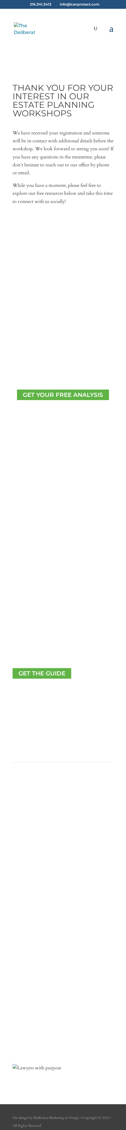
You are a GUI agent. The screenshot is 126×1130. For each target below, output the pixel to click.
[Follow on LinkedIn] (40, 231)
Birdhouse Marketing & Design (56, 1117)
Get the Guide (41, 673)
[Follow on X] (29, 231)
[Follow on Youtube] (52, 231)
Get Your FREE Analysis (63, 394)
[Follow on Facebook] (17, 231)
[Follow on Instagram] (29, 1039)
